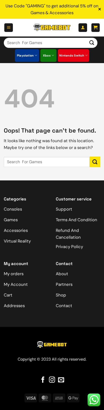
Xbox (47, 55)
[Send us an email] (61, 380)
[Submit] (92, 43)
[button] (8, 27)
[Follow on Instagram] (52, 380)
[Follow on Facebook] (43, 380)
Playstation (25, 55)
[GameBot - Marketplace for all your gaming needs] (52, 27)
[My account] (83, 27)
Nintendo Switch (71, 55)
